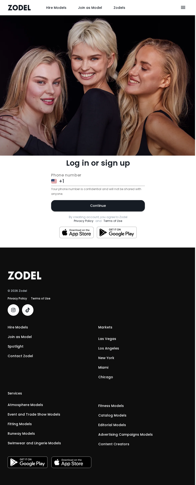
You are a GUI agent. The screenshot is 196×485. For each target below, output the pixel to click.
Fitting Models (20, 424)
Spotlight (15, 346)
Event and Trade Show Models (34, 414)
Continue (98, 205)
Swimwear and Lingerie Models (34, 443)
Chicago (105, 377)
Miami (103, 367)
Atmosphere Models (25, 405)
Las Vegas (107, 339)
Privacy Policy (83, 221)
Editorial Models (112, 425)
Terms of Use (112, 221)
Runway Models (21, 433)
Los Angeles (108, 348)
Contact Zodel (20, 356)
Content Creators (113, 444)
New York (106, 358)
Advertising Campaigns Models (125, 434)
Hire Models (56, 7)
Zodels (119, 7)
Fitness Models (111, 406)
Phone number (66, 175)
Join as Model (90, 7)
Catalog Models (112, 415)
